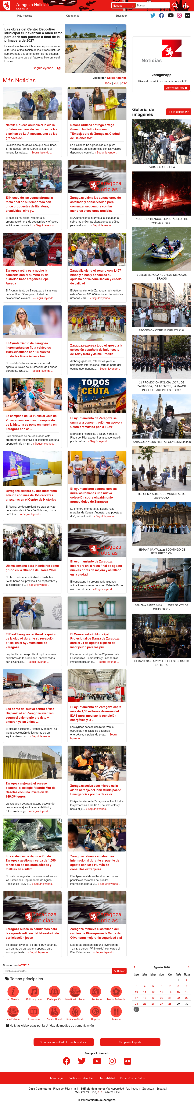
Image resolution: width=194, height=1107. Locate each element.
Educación (34, 1019)
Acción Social (54, 1019)
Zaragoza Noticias (32, 4)
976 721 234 (112, 1092)
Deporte (95, 1019)
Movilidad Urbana (74, 999)
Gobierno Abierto (75, 1019)
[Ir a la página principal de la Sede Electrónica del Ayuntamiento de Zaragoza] (8, 5)
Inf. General (13, 999)
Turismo (116, 1019)
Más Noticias (19, 80)
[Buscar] (175, 5)
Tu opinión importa (130, 1042)
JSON (107, 83)
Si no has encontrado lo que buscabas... (64, 1042)
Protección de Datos (132, 1078)
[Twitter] (153, 15)
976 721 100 (88, 1092)
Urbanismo (96, 999)
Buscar (120, 970)
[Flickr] (187, 15)
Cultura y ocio (33, 999)
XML (116, 83)
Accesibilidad (107, 1078)
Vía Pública (13, 1019)
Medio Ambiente (116, 999)
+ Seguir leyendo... (40, 152)
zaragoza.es (22, 8)
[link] (135, 967)
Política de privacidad (81, 1078)
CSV (124, 83)
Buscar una (16, 965)
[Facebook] (161, 15)
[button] (46, 68)
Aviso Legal (56, 1078)
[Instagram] (179, 15)
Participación (54, 999)
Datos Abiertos (117, 77)
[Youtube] (171, 15)
